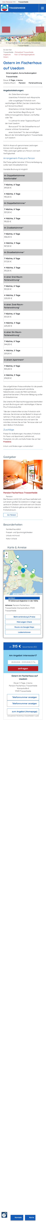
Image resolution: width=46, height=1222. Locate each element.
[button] (17, 8)
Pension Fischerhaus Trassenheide (20, 492)
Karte (31, 1217)
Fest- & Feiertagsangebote (24, 55)
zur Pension (11, 515)
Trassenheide (23, 2)
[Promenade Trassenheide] (26, 567)
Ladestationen (24, 632)
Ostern (5, 57)
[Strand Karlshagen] (18, 557)
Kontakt (18, 1217)
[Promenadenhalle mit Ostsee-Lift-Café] (33, 572)
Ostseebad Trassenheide (24, 52)
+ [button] (6, 553)
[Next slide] (40, 29)
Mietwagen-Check (24, 622)
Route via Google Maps (24, 627)
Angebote (7, 55)
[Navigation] (42, 8)
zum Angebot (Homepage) (24, 711)
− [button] (6, 556)
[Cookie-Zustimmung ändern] (4, 1215)
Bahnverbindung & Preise (24, 617)
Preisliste (7, 442)
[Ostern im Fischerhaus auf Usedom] (23, 570)
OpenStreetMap (30, 594)
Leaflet (15, 594)
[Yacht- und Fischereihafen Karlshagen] (12, 562)
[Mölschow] (16, 573)
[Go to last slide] (6, 29)
